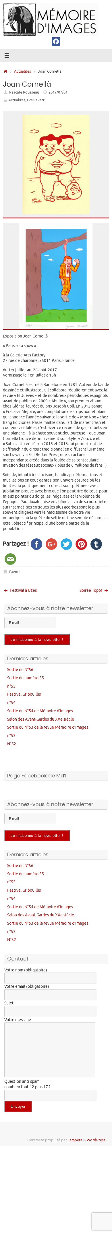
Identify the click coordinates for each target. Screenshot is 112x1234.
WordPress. (96, 1140)
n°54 (11, 702)
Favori (14, 572)
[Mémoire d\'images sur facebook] (56, 41)
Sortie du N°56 (20, 669)
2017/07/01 (58, 92)
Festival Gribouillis (24, 694)
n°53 (11, 735)
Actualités (22, 71)
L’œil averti (36, 100)
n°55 (11, 686)
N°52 (11, 743)
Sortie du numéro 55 (25, 677)
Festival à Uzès (23, 590)
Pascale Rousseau (24, 92)
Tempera (75, 1140)
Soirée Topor (91, 590)
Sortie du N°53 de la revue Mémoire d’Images (47, 727)
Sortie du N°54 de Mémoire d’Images (40, 710)
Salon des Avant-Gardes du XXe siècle (40, 719)
